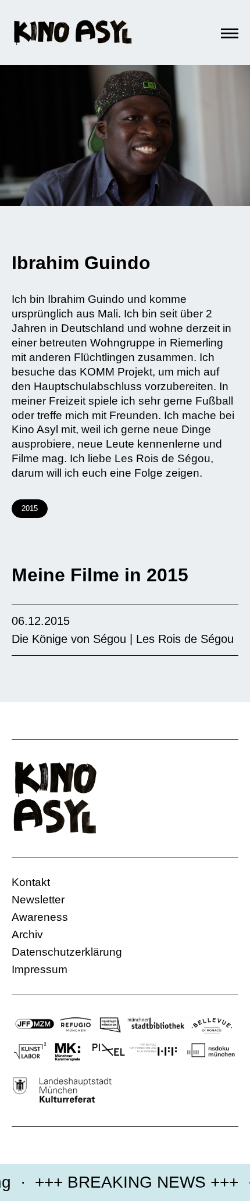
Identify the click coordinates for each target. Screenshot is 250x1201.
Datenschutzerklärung (67, 952)
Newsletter (38, 899)
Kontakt (31, 882)
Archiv (27, 934)
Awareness (40, 917)
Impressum (39, 969)
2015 (30, 508)
